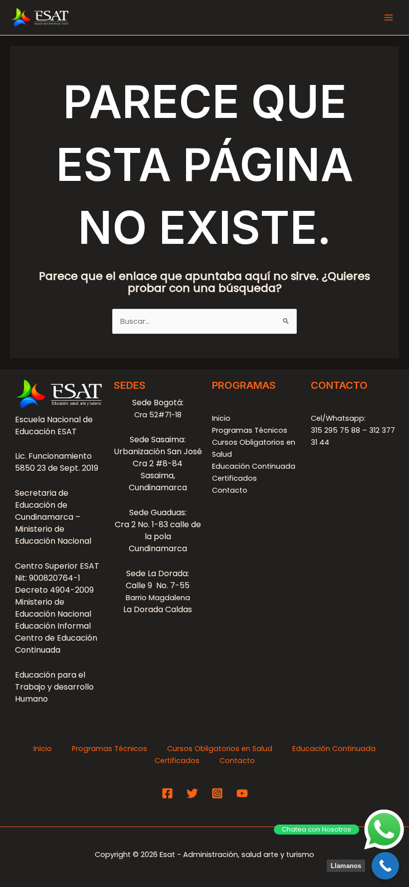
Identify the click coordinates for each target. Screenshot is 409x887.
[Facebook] (167, 793)
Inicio (221, 418)
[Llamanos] (385, 866)
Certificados (234, 478)
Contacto (229, 490)
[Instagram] (217, 793)
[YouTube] (242, 793)
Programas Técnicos (249, 430)
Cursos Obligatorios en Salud (219, 749)
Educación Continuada (253, 466)
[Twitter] (192, 793)
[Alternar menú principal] (388, 17)
